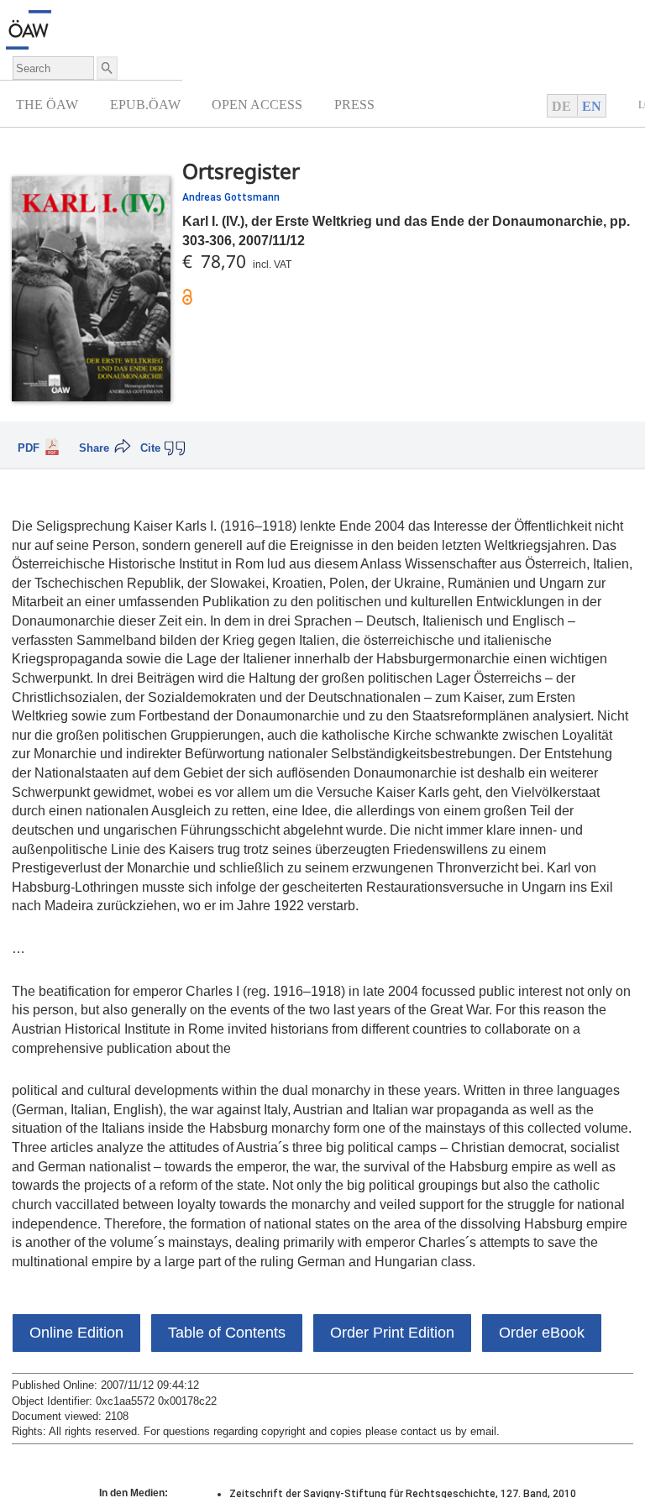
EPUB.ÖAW (145, 104)
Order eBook (542, 1332)
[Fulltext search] (106, 68)
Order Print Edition (392, 1332)
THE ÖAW (47, 104)
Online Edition (76, 1332)
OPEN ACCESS (257, 104)
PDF (28, 448)
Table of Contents (227, 1332)
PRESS (354, 104)
